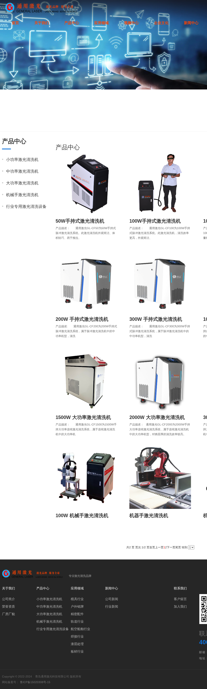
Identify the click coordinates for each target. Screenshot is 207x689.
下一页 (171, 547)
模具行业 (77, 599)
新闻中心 (191, 23)
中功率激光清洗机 (22, 171)
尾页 (178, 547)
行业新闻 (111, 606)
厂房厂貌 (8, 614)
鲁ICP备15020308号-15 (35, 682)
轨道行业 (77, 621)
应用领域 (101, 23)
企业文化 (161, 23)
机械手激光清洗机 (22, 194)
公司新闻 (111, 599)
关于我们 (41, 23)
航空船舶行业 (80, 629)
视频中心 (131, 23)
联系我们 (180, 588)
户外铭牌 (77, 606)
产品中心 (71, 23)
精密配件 (77, 614)
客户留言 (180, 599)
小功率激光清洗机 (22, 159)
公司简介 (8, 599)
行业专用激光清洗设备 (26, 206)
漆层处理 (77, 644)
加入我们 (180, 606)
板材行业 (77, 651)
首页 (15, 23)
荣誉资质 (8, 606)
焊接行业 (77, 636)
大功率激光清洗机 (22, 183)
